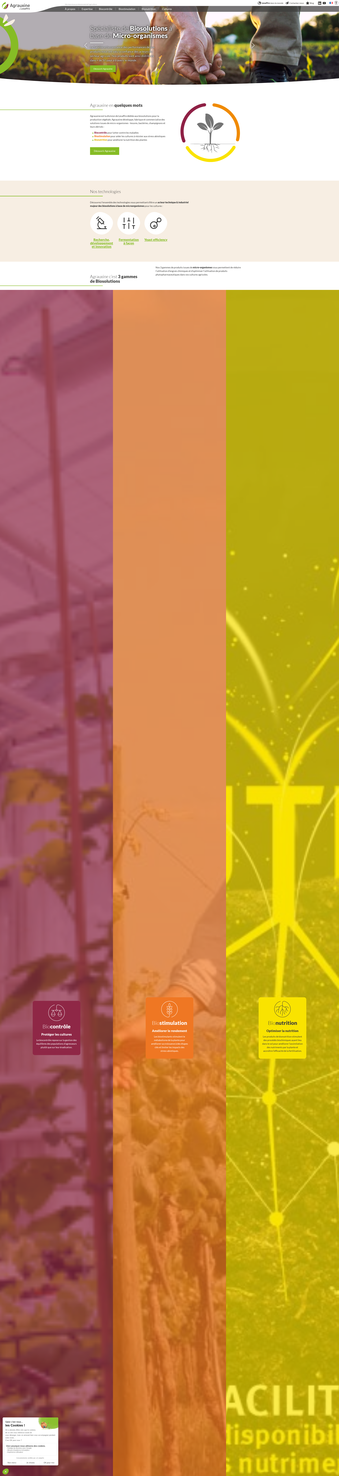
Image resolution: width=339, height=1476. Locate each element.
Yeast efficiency (155, 240)
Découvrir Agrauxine (102, 68)
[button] (331, 3)
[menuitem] (70, 9)
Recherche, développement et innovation (101, 243)
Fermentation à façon (129, 241)
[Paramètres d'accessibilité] (336, 3)
